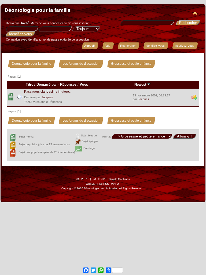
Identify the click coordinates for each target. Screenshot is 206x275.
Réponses (68, 84)
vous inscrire (80, 23)
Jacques (47, 97)
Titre (29, 84)
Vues (84, 84)
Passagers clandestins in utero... (47, 91)
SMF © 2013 (99, 179)
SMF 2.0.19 (82, 179)
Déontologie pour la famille (38, 10)
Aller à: (106, 136)
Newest (140, 84)
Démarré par (46, 84)
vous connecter (53, 23)
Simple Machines (119, 179)
